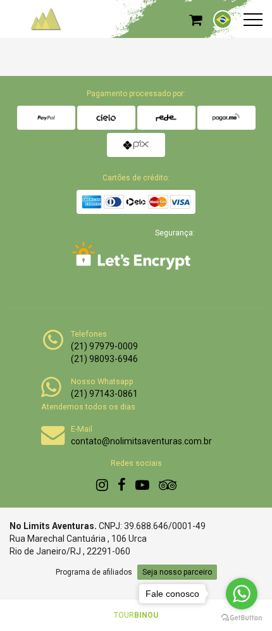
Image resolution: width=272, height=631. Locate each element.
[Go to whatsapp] (241, 593)
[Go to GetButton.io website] (241, 618)
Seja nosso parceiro (177, 572)
